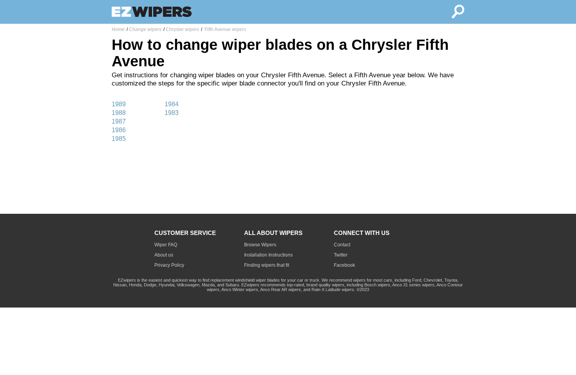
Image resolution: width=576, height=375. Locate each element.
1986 (119, 130)
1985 (119, 138)
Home (118, 29)
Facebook (344, 265)
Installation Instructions (268, 255)
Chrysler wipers (182, 29)
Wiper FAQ (165, 245)
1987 (119, 121)
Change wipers (145, 29)
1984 (172, 104)
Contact (342, 245)
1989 (119, 104)
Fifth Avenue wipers (224, 29)
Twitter (341, 255)
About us (163, 255)
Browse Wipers (260, 245)
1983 (172, 112)
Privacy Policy (169, 265)
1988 (119, 112)
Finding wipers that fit (266, 265)
